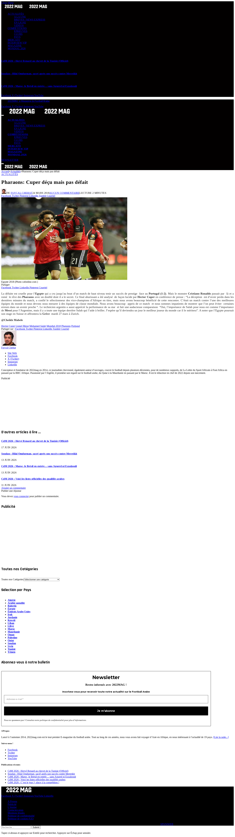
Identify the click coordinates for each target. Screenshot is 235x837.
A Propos (12, 801)
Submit (36, 827)
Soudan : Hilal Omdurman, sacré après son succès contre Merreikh (39, 73)
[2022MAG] (39, 114)
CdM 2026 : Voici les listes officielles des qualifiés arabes (32, 478)
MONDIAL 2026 (17, 48)
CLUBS (18, 34)
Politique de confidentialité (21, 815)
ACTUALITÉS (16, 13)
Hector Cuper (8, 326)
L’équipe (12, 807)
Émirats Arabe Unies (19, 611)
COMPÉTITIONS (17, 28)
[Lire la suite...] (221, 737)
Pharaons (66, 326)
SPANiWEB (166, 824)
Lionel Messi (22, 326)
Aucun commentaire (64, 193)
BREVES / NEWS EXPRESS (29, 19)
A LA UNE (20, 16)
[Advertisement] (97, 402)
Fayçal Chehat (21, 193)
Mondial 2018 (54, 326)
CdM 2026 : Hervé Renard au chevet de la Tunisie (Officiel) (34, 61)
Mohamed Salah (37, 326)
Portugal (75, 326)
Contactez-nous (15, 810)
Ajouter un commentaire (13, 488)
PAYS (17, 37)
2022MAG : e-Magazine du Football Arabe (29, 101)
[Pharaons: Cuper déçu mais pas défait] (64, 279)
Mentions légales (16, 813)
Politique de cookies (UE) (21, 818)
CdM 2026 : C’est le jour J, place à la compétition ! (33, 782)
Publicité (12, 804)
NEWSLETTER (9, 160)
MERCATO (14, 39)
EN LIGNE (20, 22)
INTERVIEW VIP (17, 42)
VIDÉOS (19, 25)
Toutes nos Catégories (12, 579)
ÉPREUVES (20, 31)
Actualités (9, 174)
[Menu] (2, 115)
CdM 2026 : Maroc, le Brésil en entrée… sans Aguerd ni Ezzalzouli (39, 86)
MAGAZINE (15, 45)
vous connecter (21, 496)
